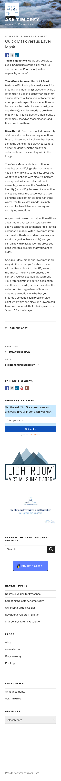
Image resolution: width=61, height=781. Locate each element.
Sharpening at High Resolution (23, 621)
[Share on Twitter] (12, 55)
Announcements (15, 691)
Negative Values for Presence (23, 593)
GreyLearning (13, 656)
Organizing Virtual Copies (20, 607)
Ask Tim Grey (22, 19)
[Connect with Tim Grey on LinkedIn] (17, 388)
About (9, 642)
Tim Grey (41, 36)
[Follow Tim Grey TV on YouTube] (22, 388)
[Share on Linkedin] (17, 55)
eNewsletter (12, 649)
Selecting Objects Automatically (24, 600)
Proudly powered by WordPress (22, 772)
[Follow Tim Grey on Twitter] (12, 388)
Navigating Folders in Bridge (22, 614)
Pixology (10, 663)
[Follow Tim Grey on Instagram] (27, 388)
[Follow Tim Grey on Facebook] (7, 388)
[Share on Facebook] (7, 55)
